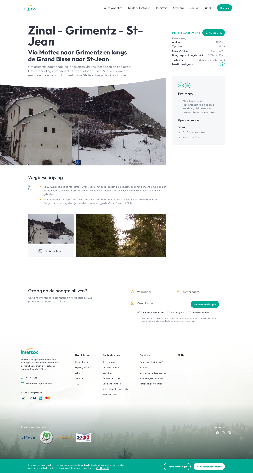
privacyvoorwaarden (194, 318)
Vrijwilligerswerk (83, 367)
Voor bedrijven (109, 394)
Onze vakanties (113, 8)
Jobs (77, 372)
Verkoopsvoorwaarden (151, 383)
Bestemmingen (109, 362)
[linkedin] (229, 432)
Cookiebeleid (102, 468)
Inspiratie (161, 8)
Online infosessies (111, 367)
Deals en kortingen (139, 8)
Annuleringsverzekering (151, 378)
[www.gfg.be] (83, 437)
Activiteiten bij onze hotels (115, 389)
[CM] (46, 437)
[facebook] (217, 432)
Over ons (178, 8)
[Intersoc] (30, 8)
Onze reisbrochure (111, 378)
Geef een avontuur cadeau (153, 372)
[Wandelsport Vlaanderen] (65, 437)
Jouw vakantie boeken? (151, 362)
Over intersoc (81, 362)
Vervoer (143, 367)
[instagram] (223, 432)
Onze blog (107, 372)
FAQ (77, 383)
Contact (194, 8)
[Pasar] (28, 437)
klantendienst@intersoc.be (39, 383)
